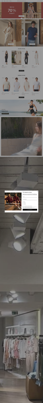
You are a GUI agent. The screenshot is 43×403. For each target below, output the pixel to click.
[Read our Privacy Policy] (36, 207)
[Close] (37, 191)
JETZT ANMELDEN (30, 209)
